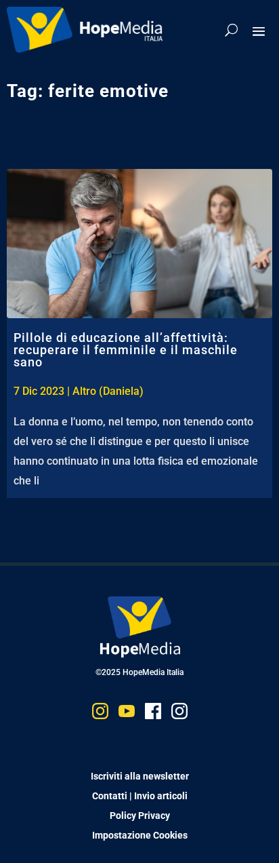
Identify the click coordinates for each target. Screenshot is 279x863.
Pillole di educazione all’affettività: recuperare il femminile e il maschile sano (126, 349)
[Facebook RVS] (153, 714)
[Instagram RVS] (179, 714)
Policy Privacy (140, 815)
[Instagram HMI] (100, 714)
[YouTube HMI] (127, 714)
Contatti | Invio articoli (140, 795)
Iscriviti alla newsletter (140, 776)
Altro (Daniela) (108, 391)
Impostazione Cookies (140, 835)
